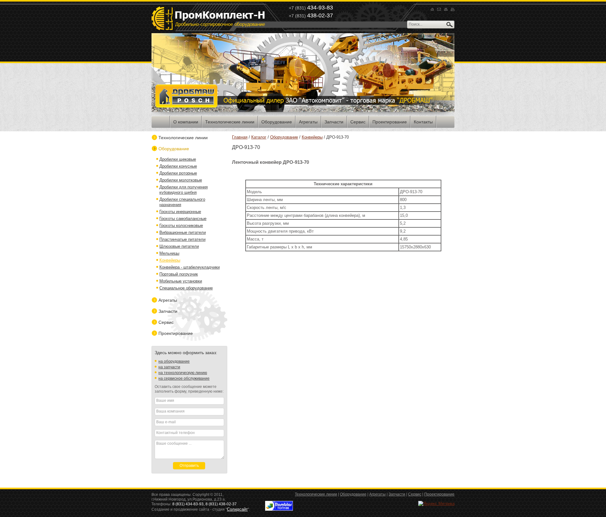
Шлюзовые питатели (179, 246)
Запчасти (167, 311)
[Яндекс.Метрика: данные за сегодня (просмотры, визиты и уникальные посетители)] (436, 503)
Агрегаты (167, 300)
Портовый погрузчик (178, 274)
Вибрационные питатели (182, 232)
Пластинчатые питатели (182, 239)
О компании (185, 121)
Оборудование (284, 137)
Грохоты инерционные (180, 211)
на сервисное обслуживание (184, 378)
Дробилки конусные (178, 166)
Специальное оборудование (186, 288)
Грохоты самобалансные (182, 218)
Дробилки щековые (177, 159)
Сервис (166, 322)
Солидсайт (237, 509)
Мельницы (169, 253)
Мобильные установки (180, 281)
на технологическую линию (182, 373)
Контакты (423, 121)
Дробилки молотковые (180, 180)
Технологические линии (183, 137)
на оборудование (174, 361)
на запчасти (169, 367)
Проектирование (175, 333)
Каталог (258, 137)
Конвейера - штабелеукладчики (189, 267)
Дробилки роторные (178, 173)
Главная (239, 137)
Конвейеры (312, 137)
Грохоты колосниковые (181, 225)
